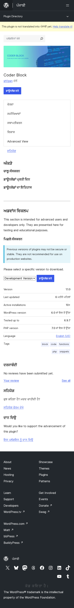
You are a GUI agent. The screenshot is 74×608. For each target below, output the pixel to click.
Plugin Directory (13, 16)
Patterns (44, 481)
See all (66, 380)
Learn (7, 493)
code (53, 344)
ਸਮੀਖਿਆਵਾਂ (14, 114)
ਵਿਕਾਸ (11, 132)
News (7, 468)
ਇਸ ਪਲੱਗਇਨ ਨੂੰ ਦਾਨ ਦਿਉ (18, 440)
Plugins (43, 474)
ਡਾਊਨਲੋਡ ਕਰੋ (12, 90)
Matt (9, 530)
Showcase (46, 462)
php (55, 351)
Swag (44, 512)
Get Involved (47, 493)
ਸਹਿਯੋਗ (11, 151)
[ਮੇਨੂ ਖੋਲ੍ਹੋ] (68, 5)
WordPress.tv (14, 512)
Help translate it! (62, 26)
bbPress (11, 536)
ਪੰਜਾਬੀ (15, 559)
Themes (44, 468)
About (7, 462)
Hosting (9, 474)
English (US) (63, 335)
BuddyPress (13, 542)
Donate (45, 505)
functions (64, 344)
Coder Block (15, 75)
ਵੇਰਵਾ (10, 104)
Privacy (8, 481)
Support (9, 499)
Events (43, 499)
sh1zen (8, 81)
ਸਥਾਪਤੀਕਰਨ (14, 123)
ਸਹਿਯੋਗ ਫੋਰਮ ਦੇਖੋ (14, 407)
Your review (11, 380)
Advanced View (17, 141)
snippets (64, 351)
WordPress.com (16, 523)
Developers (11, 505)
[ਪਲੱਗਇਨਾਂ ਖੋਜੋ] (41, 38)
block (45, 344)
